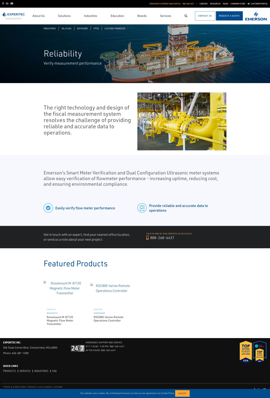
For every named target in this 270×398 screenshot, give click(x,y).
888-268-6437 (161, 237)
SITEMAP (58, 387)
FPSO (96, 28)
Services (25, 370)
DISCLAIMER (45, 387)
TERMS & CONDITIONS (14, 387)
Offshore (82, 28)
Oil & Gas (66, 28)
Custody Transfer (115, 28)
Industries (50, 28)
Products (9, 370)
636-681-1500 (20, 353)
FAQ (54, 370)
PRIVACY (32, 387)
